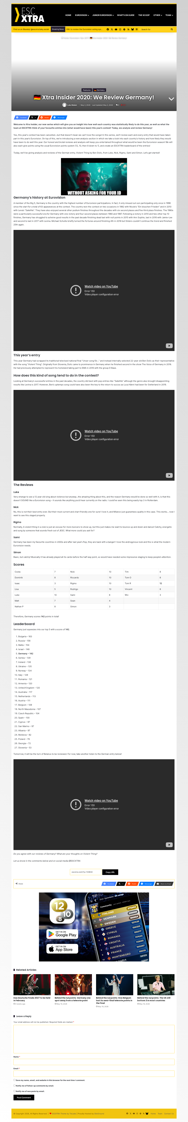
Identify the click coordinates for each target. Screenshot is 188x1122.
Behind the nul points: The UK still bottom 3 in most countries (153, 999)
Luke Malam (72, 105)
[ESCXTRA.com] (29, 15)
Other (156, 15)
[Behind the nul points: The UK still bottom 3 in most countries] (156, 984)
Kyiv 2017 (84, 38)
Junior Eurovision (102, 15)
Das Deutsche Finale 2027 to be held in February (31, 999)
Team (168, 15)
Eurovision (81, 15)
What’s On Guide (125, 15)
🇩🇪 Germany (99, 90)
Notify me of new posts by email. (30, 1091)
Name (16, 1057)
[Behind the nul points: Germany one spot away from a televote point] (73, 984)
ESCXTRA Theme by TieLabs (64, 1113)
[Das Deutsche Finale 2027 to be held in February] (32, 984)
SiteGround (99, 1113)
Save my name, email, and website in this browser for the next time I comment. (50, 1080)
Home (68, 15)
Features (87, 90)
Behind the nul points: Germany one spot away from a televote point (73, 999)
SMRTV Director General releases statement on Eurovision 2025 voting (97, 29)
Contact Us (169, 1113)
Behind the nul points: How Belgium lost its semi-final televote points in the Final (114, 1000)
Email (16, 1068)
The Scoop (144, 15)
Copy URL (110, 872)
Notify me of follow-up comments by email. (35, 1086)
